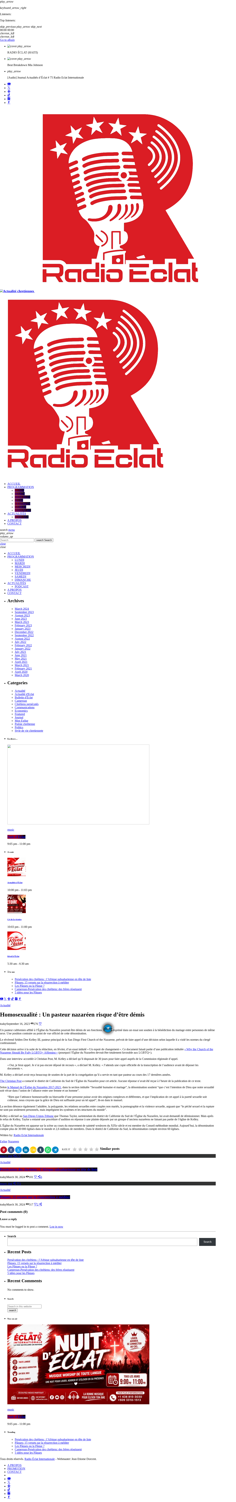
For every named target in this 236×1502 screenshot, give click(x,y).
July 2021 (20, 651)
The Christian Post (11, 1081)
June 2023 (21, 618)
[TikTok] (8, 95)
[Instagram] (8, 98)
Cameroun (21, 700)
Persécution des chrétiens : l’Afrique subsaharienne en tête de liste (53, 979)
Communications (24, 707)
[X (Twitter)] (8, 87)
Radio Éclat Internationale (40, 1459)
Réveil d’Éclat (13, 956)
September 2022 (24, 635)
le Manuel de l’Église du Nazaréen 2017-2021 (34, 1087)
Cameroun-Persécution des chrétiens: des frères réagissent (48, 989)
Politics (19, 727)
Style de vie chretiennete (29, 730)
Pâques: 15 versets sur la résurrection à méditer (42, 982)
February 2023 (23, 625)
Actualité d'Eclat (24, 694)
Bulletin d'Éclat (24, 697)
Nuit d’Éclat (16, 837)
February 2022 (23, 645)
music (10, 829)
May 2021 (21, 658)
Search (44, 540)
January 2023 (22, 628)
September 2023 (24, 612)
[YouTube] (8, 84)
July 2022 (20, 642)
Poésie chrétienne (25, 724)
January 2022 (22, 648)
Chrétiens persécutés (27, 704)
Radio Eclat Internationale (29, 1135)
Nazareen (13, 1141)
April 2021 (21, 661)
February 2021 (23, 668)
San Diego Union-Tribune (38, 1116)
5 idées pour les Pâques (28, 992)
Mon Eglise (21, 720)
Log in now (56, 1226)
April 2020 (21, 671)
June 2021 (21, 655)
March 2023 (22, 622)
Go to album (7, 39)
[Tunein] (8, 91)
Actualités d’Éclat (14, 883)
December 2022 (24, 632)
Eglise (3, 1141)
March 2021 (22, 665)
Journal (19, 717)
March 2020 (22, 675)
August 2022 (22, 638)
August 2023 (22, 615)
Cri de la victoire (14, 919)
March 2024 (22, 608)
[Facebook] (8, 102)
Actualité (20, 690)
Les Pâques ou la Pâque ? (29, 985)
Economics (21, 710)
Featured (20, 714)
